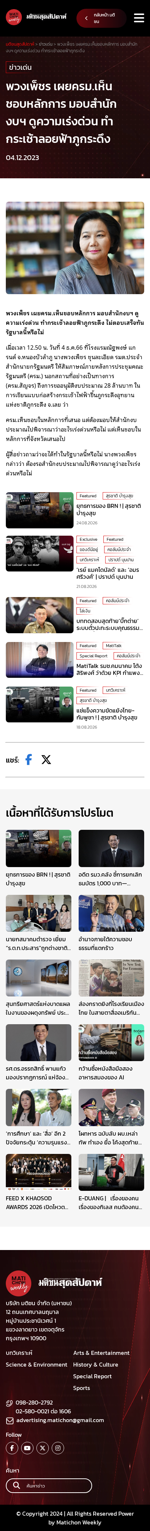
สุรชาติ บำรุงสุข (119, 496)
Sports (81, 1387)
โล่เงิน (85, 611)
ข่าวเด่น (20, 67)
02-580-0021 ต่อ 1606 (43, 1411)
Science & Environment (36, 1364)
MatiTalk (114, 645)
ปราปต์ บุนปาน (121, 559)
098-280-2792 (34, 1402)
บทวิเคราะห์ (89, 559)
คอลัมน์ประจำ (119, 549)
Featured (88, 496)
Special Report (93, 656)
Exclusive (88, 539)
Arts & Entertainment (101, 1352)
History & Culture (95, 1364)
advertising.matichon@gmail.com (60, 1420)
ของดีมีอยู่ (89, 549)
